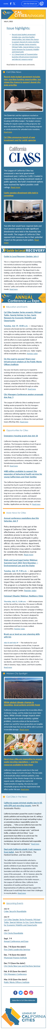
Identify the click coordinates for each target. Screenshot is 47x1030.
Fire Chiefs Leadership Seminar (17, 950)
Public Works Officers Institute (16, 982)
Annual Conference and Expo (16, 941)
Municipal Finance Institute (15, 958)
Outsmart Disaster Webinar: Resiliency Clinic (23, 596)
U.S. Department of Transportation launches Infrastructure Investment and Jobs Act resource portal (25, 56)
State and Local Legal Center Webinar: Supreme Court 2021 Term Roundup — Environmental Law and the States (21, 563)
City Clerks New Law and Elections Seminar (22, 966)
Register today (32, 354)
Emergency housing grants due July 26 (21, 436)
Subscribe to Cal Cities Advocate (23, 1000)
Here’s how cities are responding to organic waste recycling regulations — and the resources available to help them (23, 762)
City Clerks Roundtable (13, 933)
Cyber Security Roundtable (15, 911)
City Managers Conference (15, 974)
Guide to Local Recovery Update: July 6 (21, 257)
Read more (8, 132)
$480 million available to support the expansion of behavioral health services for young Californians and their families (23, 474)
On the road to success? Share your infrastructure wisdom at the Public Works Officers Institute (23, 362)
